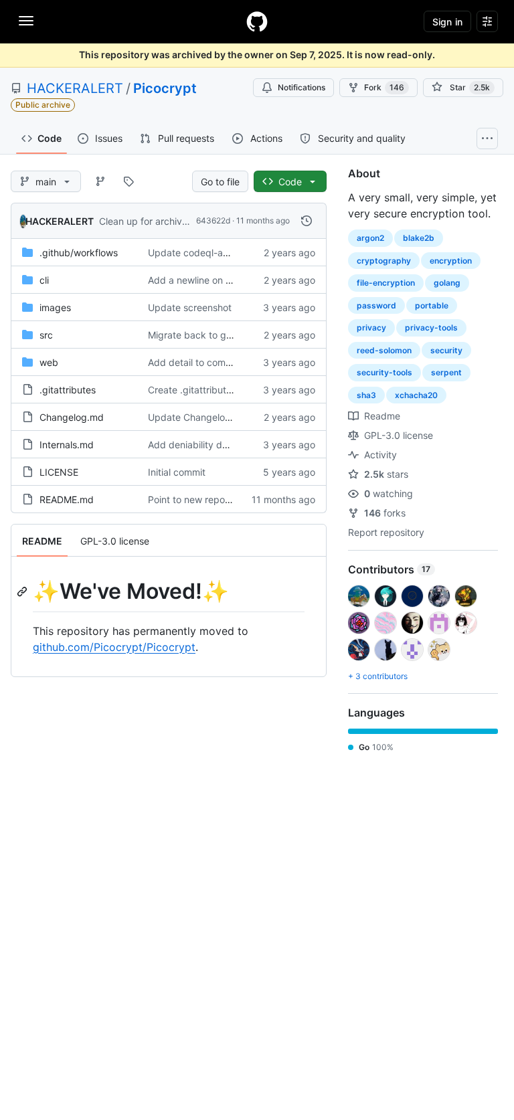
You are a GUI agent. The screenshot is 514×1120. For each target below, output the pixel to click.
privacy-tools (431, 327)
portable (431, 305)
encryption (451, 261)
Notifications (301, 87)
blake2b (418, 238)
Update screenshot (190, 307)
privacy (371, 327)
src (46, 335)
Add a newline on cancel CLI (210, 280)
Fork (384, 87)
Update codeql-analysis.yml (209, 252)
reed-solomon (384, 350)
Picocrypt (165, 88)
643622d (213, 220)
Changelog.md (71, 417)
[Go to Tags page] (128, 181)
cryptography (384, 261)
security (446, 350)
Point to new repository (198, 499)
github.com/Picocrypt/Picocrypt (114, 647)
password (376, 305)
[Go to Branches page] (100, 181)
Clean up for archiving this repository (179, 221)
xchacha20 (416, 395)
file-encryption (386, 283)
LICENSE (58, 472)
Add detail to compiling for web (216, 362)
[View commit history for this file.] (306, 220)
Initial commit (176, 472)
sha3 (366, 395)
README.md (66, 499)
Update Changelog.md (198, 417)
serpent (446, 372)
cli (44, 280)
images (55, 307)
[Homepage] (257, 21)
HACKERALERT (75, 88)
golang (447, 283)
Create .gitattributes (192, 389)
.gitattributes (67, 389)
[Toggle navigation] (26, 21)
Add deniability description (206, 444)
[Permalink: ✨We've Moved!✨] (23, 591)
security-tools (384, 372)
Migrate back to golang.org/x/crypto (228, 335)
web (48, 362)
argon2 (370, 238)
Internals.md (66, 444)
